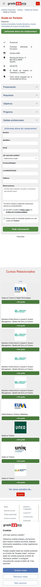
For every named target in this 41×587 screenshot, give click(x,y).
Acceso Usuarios (10, 518)
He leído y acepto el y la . (19, 211)
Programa (8, 111)
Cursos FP (27, 513)
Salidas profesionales (13, 120)
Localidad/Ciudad (9, 170)
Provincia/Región (9, 163)
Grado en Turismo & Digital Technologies (16, 298)
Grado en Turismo (8, 435)
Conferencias (28, 517)
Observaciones (8, 186)
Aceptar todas (20, 570)
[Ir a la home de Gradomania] (16, 3)
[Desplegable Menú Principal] (4, 3)
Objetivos (7, 103)
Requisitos (8, 95)
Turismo (20, 494)
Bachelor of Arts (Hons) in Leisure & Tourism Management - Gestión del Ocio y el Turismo (17, 320)
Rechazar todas (20, 576)
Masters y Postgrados (27, 508)
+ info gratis (20, 302)
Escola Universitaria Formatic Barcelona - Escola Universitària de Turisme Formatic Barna (18, 25)
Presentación (9, 86)
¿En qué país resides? (11, 155)
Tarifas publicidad (10, 514)
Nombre (6, 132)
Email (5, 148)
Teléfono (6, 178)
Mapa (6, 507)
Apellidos (6, 140)
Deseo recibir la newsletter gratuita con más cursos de (21, 219)
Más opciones (20, 582)
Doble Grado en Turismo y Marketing (15, 414)
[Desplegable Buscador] (38, 3)
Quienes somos (9, 510)
